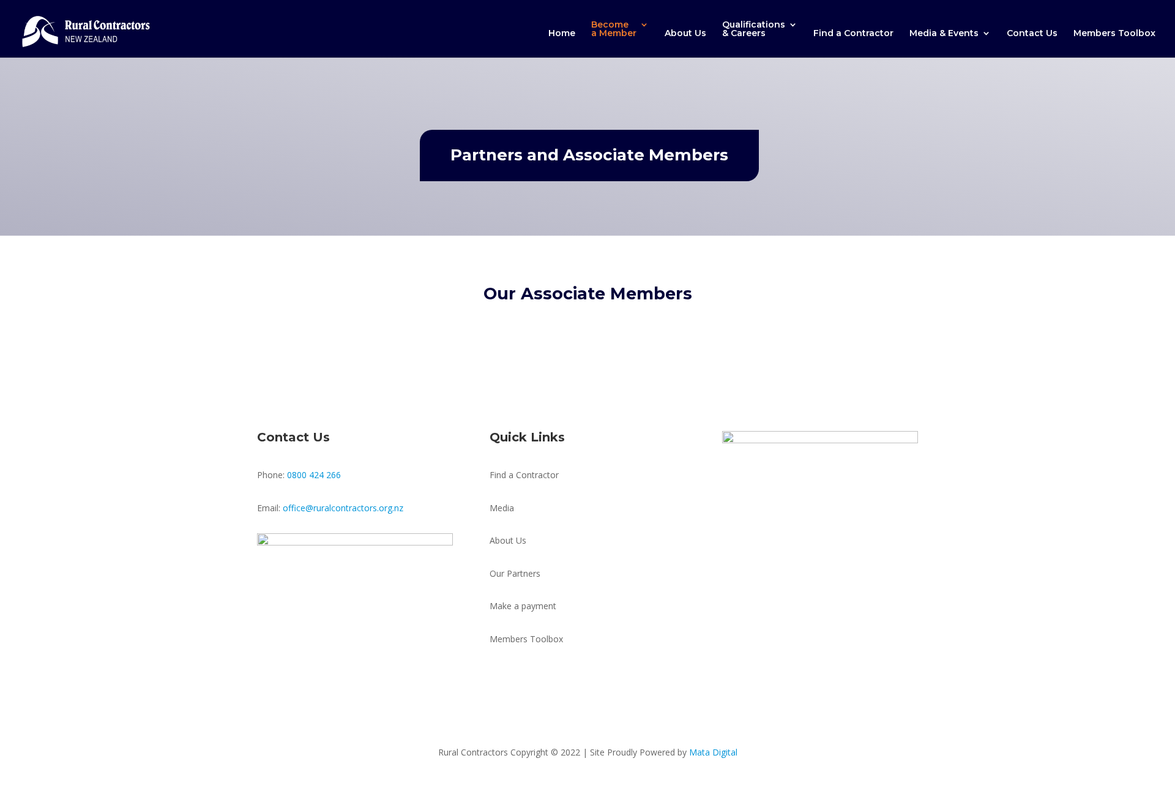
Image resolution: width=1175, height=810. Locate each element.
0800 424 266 (314, 475)
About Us (685, 34)
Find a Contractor (853, 34)
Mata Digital (713, 752)
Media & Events (944, 34)
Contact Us (1032, 34)
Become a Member (613, 29)
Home (561, 34)
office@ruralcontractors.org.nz (343, 508)
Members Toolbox (1114, 34)
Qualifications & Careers (753, 29)
